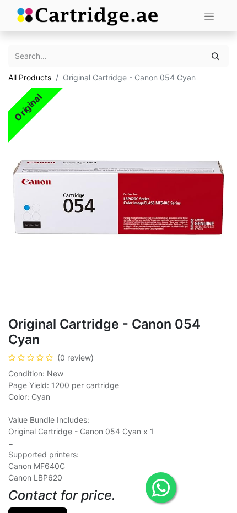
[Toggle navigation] (209, 15)
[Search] (215, 56)
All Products (29, 77)
